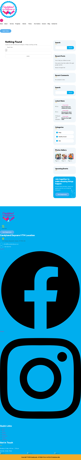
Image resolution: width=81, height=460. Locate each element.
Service (12, 23)
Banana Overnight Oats (60, 67)
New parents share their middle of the (67, 112)
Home (1, 23)
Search (57, 43)
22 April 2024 (65, 105)
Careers (44, 23)
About (5, 23)
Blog (49, 23)
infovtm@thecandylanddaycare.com (11, 244)
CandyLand (34, 457)
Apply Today (6, 31)
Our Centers (37, 23)
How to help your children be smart (62, 60)
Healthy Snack (62, 136)
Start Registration (62, 194)
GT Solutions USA (55, 457)
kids (60, 140)
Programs (17, 23)
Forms (30, 23)
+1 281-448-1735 (7, 246)
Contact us (54, 23)
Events (24, 23)
